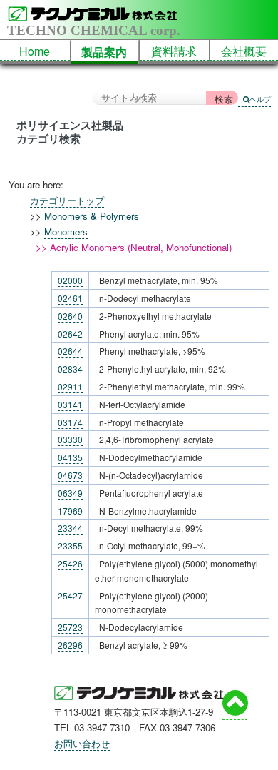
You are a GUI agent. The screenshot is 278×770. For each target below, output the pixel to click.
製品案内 (104, 52)
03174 (70, 422)
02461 (70, 298)
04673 (70, 475)
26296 (70, 645)
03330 (70, 439)
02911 (70, 386)
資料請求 (174, 51)
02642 (70, 334)
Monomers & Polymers (91, 216)
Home (34, 51)
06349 (70, 493)
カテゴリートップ (67, 200)
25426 (70, 563)
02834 (70, 369)
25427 (70, 595)
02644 (70, 351)
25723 (70, 627)
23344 (70, 528)
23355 (70, 545)
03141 (70, 404)
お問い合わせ (82, 743)
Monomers (66, 231)
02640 (70, 316)
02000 (70, 280)
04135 (70, 457)
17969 (70, 511)
